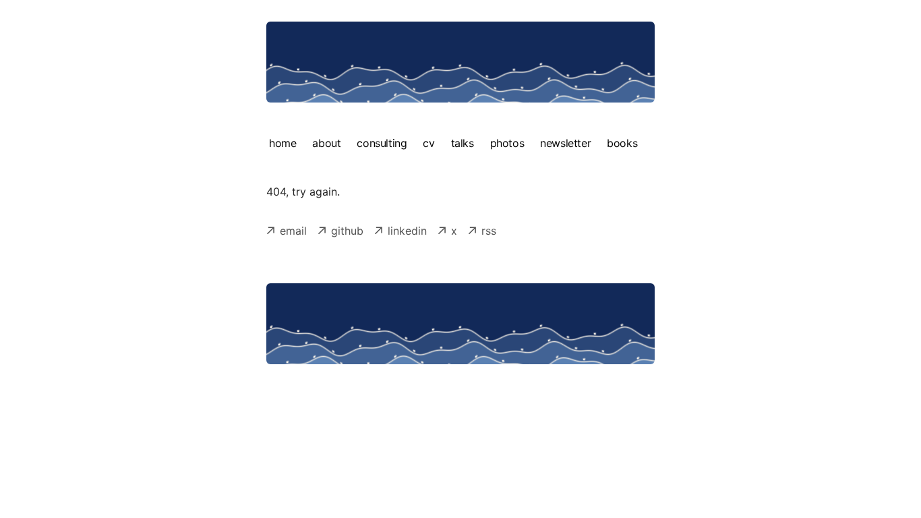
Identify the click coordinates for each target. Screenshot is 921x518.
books (622, 143)
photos (507, 143)
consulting (382, 143)
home (282, 143)
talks (462, 143)
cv (428, 143)
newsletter (565, 143)
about (326, 143)
